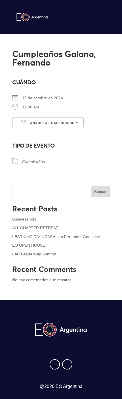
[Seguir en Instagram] (55, 364)
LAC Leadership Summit (34, 254)
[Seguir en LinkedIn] (67, 364)
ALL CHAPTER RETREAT (35, 228)
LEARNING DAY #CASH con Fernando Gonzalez (56, 236)
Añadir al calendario (52, 123)
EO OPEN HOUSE (28, 245)
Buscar (100, 191)
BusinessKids (24, 219)
